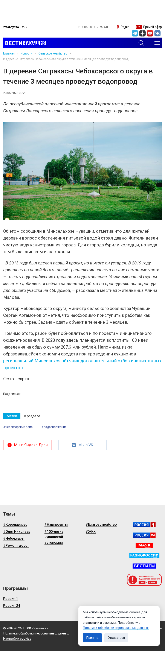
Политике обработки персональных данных (116, 628)
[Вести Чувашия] (24, 43)
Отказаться (116, 638)
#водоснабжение (54, 427)
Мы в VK (85, 445)
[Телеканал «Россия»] (144, 524)
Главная (9, 53)
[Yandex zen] (142, 33)
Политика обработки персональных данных (36, 633)
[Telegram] (135, 33)
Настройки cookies (17, 638)
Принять (92, 638)
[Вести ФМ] (144, 566)
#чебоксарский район (18, 427)
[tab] (11, 416)
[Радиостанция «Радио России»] (144, 555)
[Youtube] (150, 33)
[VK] (157, 33)
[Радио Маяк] (144, 545)
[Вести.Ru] (144, 535)
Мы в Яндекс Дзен (31, 445)
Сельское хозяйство (52, 53)
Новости (26, 53)
